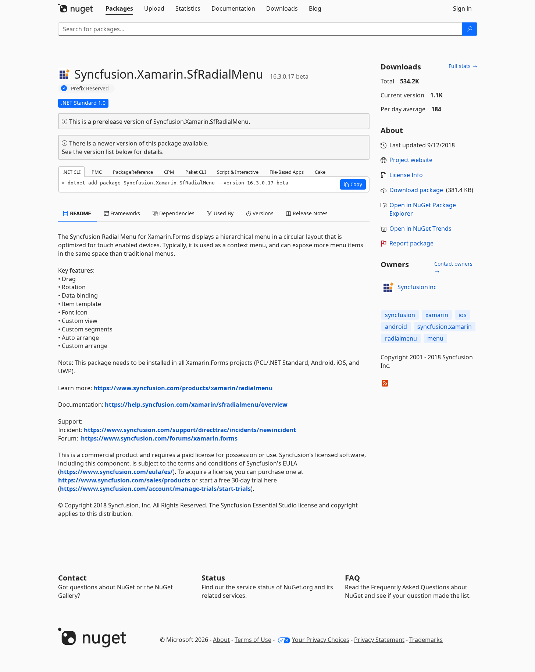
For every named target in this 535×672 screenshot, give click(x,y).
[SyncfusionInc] (388, 287)
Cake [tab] (320, 172)
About (221, 640)
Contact (72, 578)
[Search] (469, 29)
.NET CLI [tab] (72, 172)
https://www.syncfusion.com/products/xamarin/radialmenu (183, 388)
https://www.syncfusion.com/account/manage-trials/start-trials (155, 489)
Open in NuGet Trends (420, 228)
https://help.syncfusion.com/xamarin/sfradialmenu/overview (196, 404)
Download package (416, 190)
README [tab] (80, 213)
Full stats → (463, 65)
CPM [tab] (169, 172)
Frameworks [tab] (124, 213)
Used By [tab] (222, 213)
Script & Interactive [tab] (237, 172)
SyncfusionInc (416, 287)
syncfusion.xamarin (444, 327)
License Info (406, 175)
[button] (353, 184)
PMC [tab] (97, 172)
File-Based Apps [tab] (287, 172)
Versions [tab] (262, 213)
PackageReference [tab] (133, 172)
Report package (411, 243)
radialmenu (401, 338)
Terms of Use (253, 640)
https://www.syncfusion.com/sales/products (124, 480)
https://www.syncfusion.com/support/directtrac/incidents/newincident (190, 430)
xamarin (436, 315)
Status (213, 578)
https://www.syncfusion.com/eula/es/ (116, 472)
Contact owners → (453, 267)
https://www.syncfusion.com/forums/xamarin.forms (159, 438)
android (396, 327)
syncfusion (400, 315)
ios (463, 315)
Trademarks (426, 640)
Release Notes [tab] (309, 213)
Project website (410, 160)
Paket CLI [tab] (195, 172)
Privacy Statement (379, 640)
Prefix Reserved (90, 88)
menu (435, 338)
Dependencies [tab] (176, 213)
